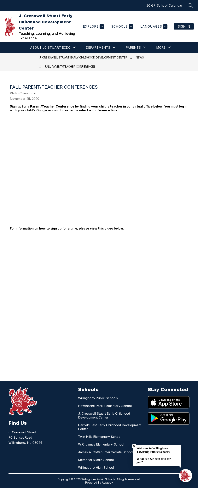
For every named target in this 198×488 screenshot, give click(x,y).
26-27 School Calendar (165, 5)
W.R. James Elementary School (101, 444)
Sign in (184, 26)
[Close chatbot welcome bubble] (134, 446)
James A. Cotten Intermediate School (105, 452)
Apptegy (107, 482)
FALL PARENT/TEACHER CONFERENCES (70, 66)
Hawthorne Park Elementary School (105, 406)
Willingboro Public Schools (98, 398)
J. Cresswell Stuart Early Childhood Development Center (83, 57)
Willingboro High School (96, 467)
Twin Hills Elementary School (99, 437)
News (140, 57)
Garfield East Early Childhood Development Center (109, 427)
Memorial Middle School (96, 460)
